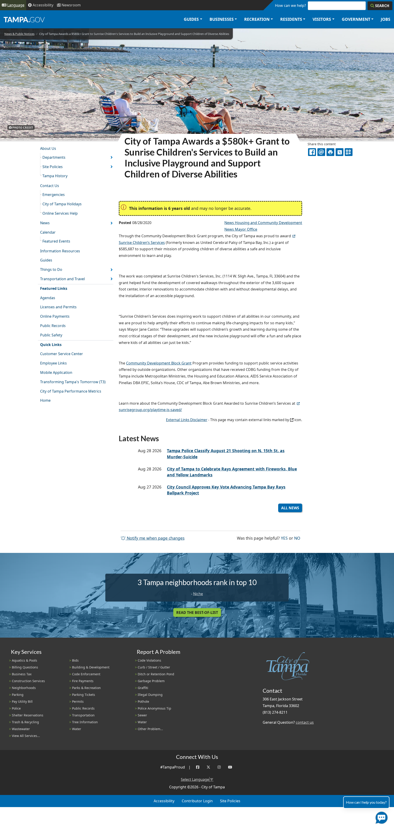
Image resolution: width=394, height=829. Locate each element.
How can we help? (290, 5)
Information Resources (60, 250)
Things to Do (51, 269)
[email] (321, 152)
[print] (330, 152)
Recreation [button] (257, 19)
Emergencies (53, 194)
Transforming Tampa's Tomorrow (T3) (73, 381)
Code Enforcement (86, 674)
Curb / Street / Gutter (154, 667)
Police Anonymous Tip (154, 708)
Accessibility (164, 800)
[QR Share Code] (349, 152)
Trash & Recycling (25, 722)
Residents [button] (291, 19)
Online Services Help (60, 213)
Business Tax (21, 674)
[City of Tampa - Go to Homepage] (24, 19)
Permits (78, 701)
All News (290, 507)
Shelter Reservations (27, 715)
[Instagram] (219, 767)
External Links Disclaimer (186, 419)
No (297, 538)
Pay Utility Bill (22, 701)
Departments (53, 157)
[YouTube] (230, 767)
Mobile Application (56, 372)
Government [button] (356, 19)
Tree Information (85, 722)
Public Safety (51, 335)
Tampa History (54, 175)
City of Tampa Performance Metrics (70, 391)
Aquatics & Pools (24, 660)
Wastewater (21, 729)
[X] (339, 152)
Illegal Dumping (150, 694)
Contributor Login (197, 800)
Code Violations (149, 660)
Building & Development (90, 667)
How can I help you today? (366, 802)
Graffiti (143, 688)
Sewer (142, 715)
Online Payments (55, 316)
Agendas (47, 297)
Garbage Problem (151, 681)
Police (16, 708)
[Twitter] (208, 767)
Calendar (48, 232)
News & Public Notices (19, 34)
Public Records (53, 325)
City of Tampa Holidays (62, 203)
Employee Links (53, 363)
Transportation (83, 715)
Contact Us (49, 185)
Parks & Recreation (86, 688)
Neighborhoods (24, 688)
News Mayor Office (240, 229)
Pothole (143, 701)
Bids (75, 660)
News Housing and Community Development (263, 222)
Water (76, 729)
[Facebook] (197, 767)
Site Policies (52, 166)
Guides (46, 260)
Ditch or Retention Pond (156, 674)
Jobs (385, 19)
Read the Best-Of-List (197, 612)
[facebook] (312, 152)
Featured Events (56, 241)
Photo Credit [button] (22, 127)
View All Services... (26, 736)
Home (45, 400)
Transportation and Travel (62, 278)
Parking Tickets (83, 694)
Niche (198, 593)
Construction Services (28, 681)
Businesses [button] (222, 19)
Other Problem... (150, 729)
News (45, 222)
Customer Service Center (61, 353)
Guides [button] (191, 19)
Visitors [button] (322, 19)
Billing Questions (25, 667)
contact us (305, 722)
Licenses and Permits (58, 306)
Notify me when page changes (155, 538)
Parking (17, 694)
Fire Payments (82, 681)
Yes (284, 538)
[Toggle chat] (380, 816)
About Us (48, 148)
